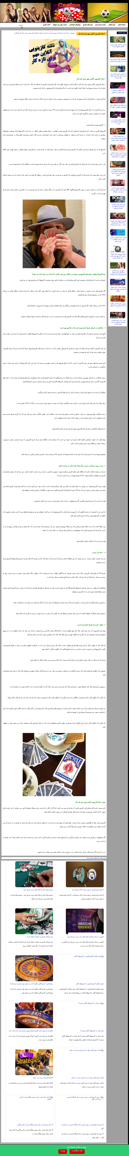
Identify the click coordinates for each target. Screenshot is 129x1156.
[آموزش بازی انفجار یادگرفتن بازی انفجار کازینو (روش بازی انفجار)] (118, 265)
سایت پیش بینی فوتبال (60, 25)
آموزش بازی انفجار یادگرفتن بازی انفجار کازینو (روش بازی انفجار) (118, 272)
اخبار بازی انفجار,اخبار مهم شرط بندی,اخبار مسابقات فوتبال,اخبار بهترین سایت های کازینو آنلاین (41, 33)
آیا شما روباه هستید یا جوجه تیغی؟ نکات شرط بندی (88, 890)
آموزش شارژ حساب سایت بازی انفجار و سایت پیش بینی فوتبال (118, 189)
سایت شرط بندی (100, 25)
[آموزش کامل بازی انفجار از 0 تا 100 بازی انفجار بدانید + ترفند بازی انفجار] (118, 215)
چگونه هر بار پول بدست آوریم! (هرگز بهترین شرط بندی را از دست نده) (31, 1031)
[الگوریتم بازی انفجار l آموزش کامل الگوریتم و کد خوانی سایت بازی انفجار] (118, 163)
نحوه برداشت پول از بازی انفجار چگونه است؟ (118, 45)
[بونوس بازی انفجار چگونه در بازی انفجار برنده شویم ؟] (118, 298)
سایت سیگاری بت (77, 1150)
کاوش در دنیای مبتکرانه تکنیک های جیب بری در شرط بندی (85, 937)
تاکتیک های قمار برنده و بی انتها (43, 1078)
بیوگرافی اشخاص (74, 25)
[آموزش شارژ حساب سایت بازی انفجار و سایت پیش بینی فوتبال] (118, 182)
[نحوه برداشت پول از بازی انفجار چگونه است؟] (118, 39)
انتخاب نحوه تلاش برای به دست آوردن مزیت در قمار (87, 1078)
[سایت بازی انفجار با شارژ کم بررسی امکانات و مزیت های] (118, 231)
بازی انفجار (111, 25)
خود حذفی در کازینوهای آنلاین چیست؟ (92, 1031)
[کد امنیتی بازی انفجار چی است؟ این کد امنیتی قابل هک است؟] (118, 68)
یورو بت (62, 1150)
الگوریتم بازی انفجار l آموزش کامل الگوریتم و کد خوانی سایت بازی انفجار (118, 172)
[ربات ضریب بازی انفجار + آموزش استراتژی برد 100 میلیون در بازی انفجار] (118, 147)
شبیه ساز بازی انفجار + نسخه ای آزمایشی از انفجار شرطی (118, 206)
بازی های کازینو (88, 25)
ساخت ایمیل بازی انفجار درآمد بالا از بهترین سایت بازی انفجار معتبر (118, 256)
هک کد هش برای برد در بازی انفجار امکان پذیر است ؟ (118, 121)
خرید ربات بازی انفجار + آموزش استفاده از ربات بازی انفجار (118, 322)
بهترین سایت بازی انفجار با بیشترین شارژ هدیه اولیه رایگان (118, 289)
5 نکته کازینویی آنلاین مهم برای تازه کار (91, 34)
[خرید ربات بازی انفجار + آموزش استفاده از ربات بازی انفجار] (118, 314)
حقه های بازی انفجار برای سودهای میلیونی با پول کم (118, 106)
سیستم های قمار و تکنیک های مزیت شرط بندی (38, 890)
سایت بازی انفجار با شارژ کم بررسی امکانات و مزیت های (118, 239)
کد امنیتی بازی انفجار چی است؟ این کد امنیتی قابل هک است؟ (118, 76)
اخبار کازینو (46, 25)
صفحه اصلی (121, 25)
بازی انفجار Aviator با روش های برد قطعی (118, 91)
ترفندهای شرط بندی (93, 858)
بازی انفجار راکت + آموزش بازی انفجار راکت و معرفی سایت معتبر (118, 138)
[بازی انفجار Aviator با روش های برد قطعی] (118, 84)
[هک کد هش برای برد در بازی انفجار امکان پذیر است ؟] (118, 114)
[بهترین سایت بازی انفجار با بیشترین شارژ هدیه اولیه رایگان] (118, 281)
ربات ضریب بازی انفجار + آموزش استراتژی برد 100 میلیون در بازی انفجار (118, 155)
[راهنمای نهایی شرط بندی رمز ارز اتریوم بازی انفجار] (118, 53)
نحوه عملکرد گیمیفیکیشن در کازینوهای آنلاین (90, 984)
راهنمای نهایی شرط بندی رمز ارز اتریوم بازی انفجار (118, 60)
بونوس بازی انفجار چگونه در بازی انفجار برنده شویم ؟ (118, 305)
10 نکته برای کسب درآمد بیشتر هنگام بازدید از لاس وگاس (35, 1125)
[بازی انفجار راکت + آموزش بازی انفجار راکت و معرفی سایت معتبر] (118, 130)
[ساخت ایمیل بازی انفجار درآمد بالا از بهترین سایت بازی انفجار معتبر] (118, 248)
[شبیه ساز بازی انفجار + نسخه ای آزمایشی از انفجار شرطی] (118, 198)
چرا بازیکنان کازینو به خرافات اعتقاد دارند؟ (40, 937)
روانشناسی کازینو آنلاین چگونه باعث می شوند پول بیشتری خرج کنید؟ (31, 984)
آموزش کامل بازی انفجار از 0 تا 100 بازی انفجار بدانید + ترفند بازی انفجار (118, 223)
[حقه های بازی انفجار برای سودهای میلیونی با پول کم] (118, 99)
